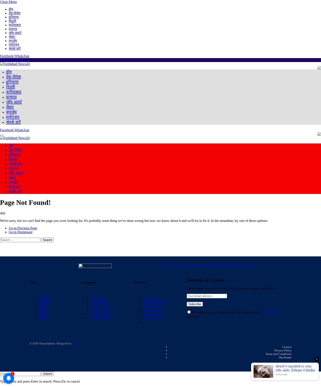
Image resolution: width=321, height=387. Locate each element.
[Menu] (1, 135)
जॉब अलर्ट (15, 33)
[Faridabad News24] (15, 64)
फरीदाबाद (15, 25)
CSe (74, 343)
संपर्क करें (15, 48)
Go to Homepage (21, 232)
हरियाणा (14, 17)
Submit (47, 373)
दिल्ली (12, 21)
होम (11, 9)
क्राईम (13, 41)
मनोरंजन (14, 45)
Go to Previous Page (23, 228)
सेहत (12, 37)
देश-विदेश (14, 13)
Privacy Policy (271, 312)
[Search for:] (20, 240)
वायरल (13, 29)
